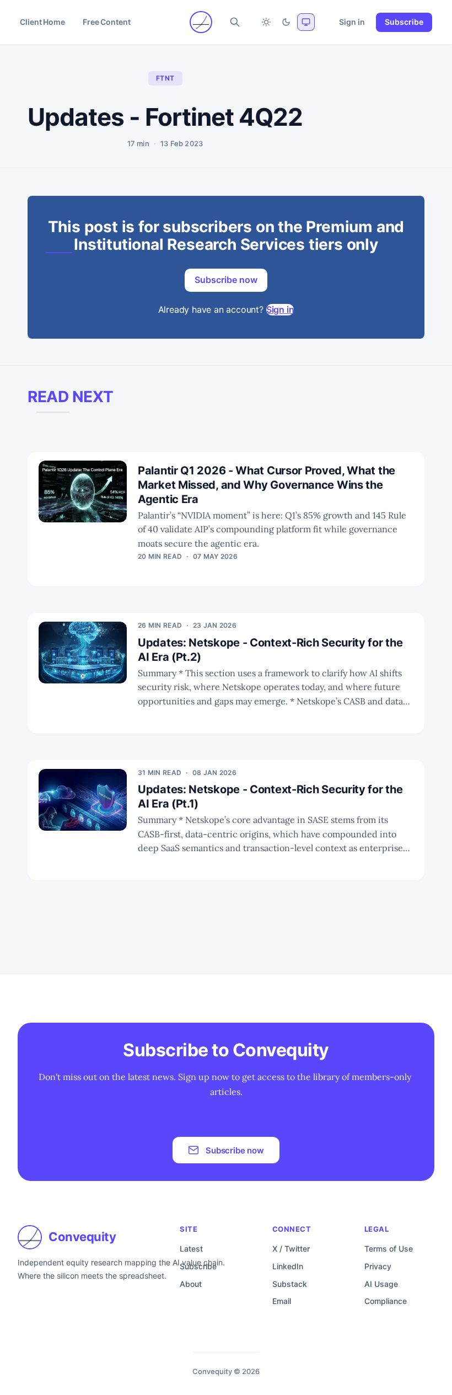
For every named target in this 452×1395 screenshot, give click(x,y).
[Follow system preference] (306, 22)
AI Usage (381, 1284)
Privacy (377, 1266)
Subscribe (404, 21)
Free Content (107, 21)
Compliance (385, 1301)
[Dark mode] (286, 22)
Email (281, 1301)
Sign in (352, 21)
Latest (191, 1248)
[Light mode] (266, 22)
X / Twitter (291, 1248)
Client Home (42, 21)
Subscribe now (226, 279)
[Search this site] (235, 22)
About (191, 1284)
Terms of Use (388, 1248)
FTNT (165, 78)
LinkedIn (287, 1266)
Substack (289, 1284)
